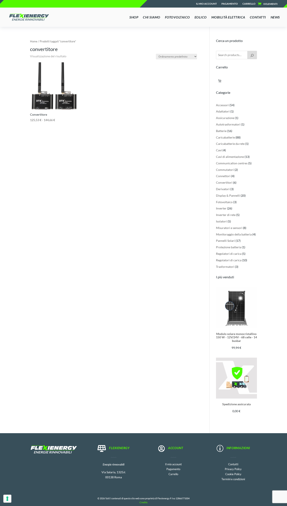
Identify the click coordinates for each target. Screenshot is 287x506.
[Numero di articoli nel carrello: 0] (219, 81)
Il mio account (206, 3)
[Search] (252, 55)
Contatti (233, 464)
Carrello (248, 3)
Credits (143, 502)
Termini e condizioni (233, 478)
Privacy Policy (233, 468)
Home (33, 41)
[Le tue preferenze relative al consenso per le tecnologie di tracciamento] (7, 499)
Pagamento (229, 3)
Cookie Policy (233, 473)
